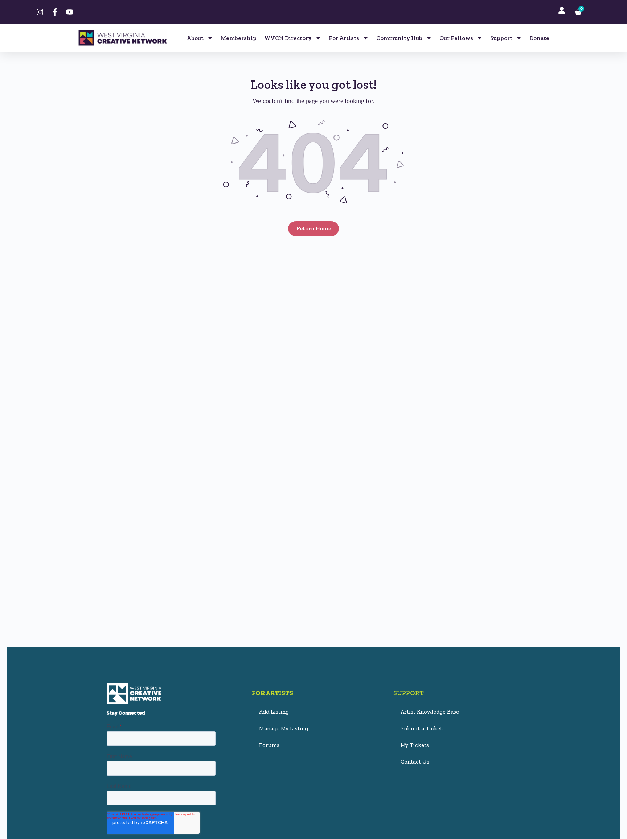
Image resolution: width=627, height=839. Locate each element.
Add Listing (274, 711)
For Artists (344, 37)
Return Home (313, 228)
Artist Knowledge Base (430, 711)
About (195, 37)
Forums (269, 744)
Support (501, 37)
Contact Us (415, 761)
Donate (539, 37)
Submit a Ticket (421, 728)
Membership (239, 37)
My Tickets (415, 744)
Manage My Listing (283, 728)
